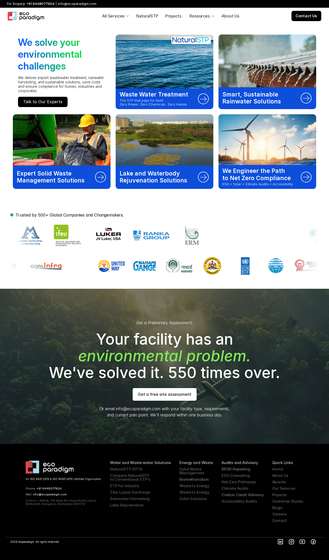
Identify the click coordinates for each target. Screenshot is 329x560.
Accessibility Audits (239, 501)
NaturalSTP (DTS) (126, 469)
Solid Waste (190, 469)
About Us (280, 475)
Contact (279, 520)
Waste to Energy (194, 485)
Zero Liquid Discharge (130, 492)
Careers (279, 514)
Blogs (277, 507)
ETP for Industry (124, 485)
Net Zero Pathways (239, 481)
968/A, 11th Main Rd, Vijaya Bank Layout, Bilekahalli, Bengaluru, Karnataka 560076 (62, 502)
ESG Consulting (236, 475)
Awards (279, 481)
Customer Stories (288, 501)
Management (191, 472)
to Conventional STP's (130, 479)
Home (277, 469)
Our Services (283, 488)
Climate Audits (235, 488)
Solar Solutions (193, 498)
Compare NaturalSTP (130, 475)
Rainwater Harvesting (130, 498)
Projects (279, 494)
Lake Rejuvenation (127, 505)
